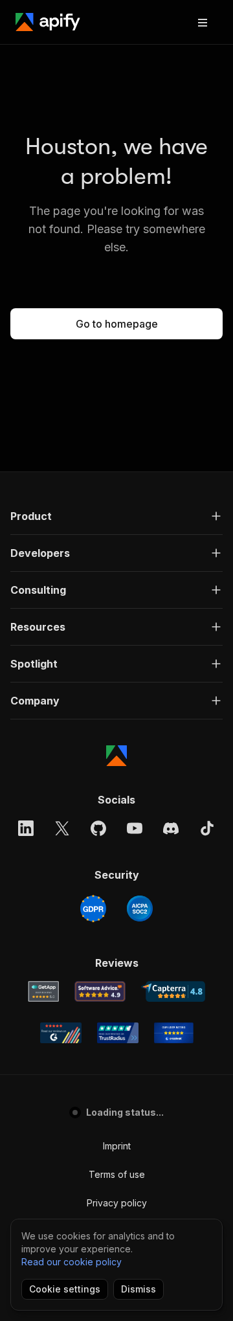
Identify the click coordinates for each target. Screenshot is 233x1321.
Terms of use (117, 1174)
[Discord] (171, 828)
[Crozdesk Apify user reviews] (174, 1032)
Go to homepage (117, 323)
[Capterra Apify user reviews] (173, 991)
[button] (116, 516)
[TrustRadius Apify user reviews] (118, 1032)
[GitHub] (98, 828)
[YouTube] (134, 828)
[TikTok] (207, 828)
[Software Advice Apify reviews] (100, 991)
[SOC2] (139, 908)
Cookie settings (64, 1288)
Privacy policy (117, 1202)
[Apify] (48, 22)
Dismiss (138, 1288)
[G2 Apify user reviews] (61, 1032)
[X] (62, 828)
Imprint (117, 1145)
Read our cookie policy (71, 1261)
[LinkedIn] (26, 828)
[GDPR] (93, 908)
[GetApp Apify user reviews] (43, 991)
